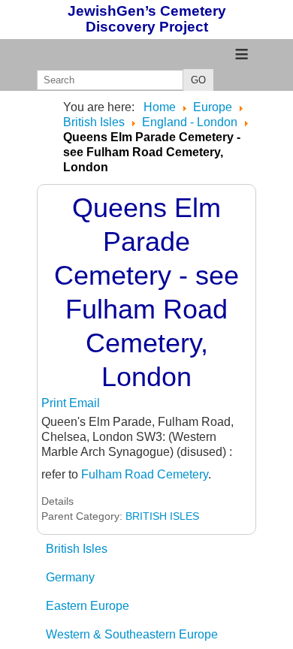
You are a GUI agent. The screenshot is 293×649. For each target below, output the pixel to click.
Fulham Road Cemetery (144, 474)
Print (55, 403)
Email (84, 403)
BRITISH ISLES (162, 516)
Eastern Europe (87, 605)
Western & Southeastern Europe (132, 634)
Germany (70, 577)
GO (198, 80)
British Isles (76, 548)
